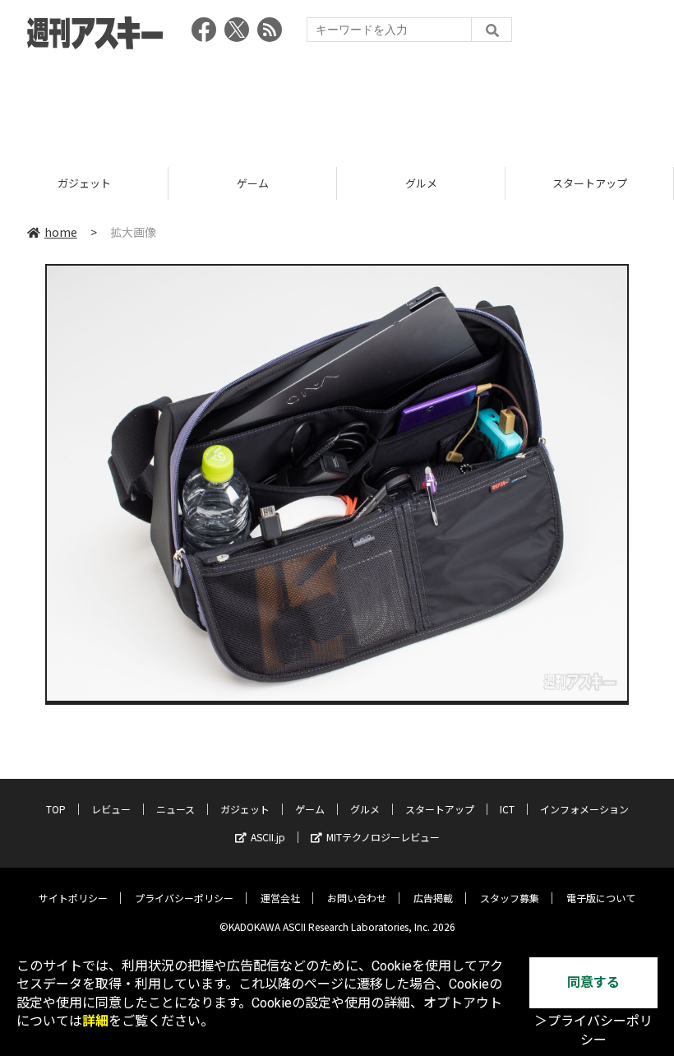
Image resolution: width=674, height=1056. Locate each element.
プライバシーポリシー (184, 898)
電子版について (600, 898)
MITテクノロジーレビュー (383, 837)
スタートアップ (589, 183)
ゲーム (253, 183)
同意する (593, 982)
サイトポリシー (73, 898)
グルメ (421, 183)
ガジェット (84, 183)
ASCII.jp (268, 837)
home (60, 232)
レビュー (111, 809)
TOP (56, 809)
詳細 (95, 1021)
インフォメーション (584, 809)
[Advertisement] (337, 103)
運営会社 (280, 898)
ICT (507, 809)
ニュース (175, 809)
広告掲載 (433, 898)
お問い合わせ (356, 898)
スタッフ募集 (509, 898)
